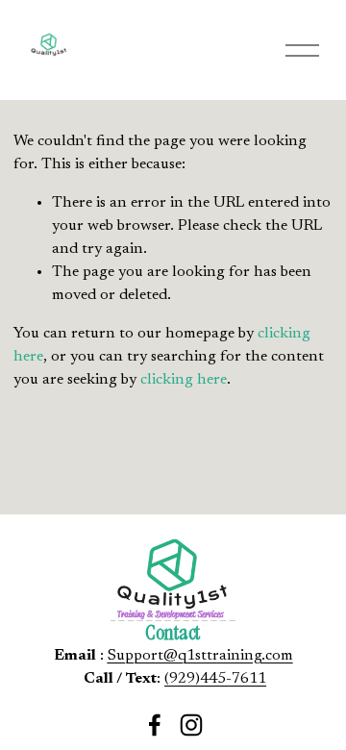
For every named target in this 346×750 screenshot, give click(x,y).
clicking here (183, 380)
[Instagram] (191, 725)
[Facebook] (154, 725)
